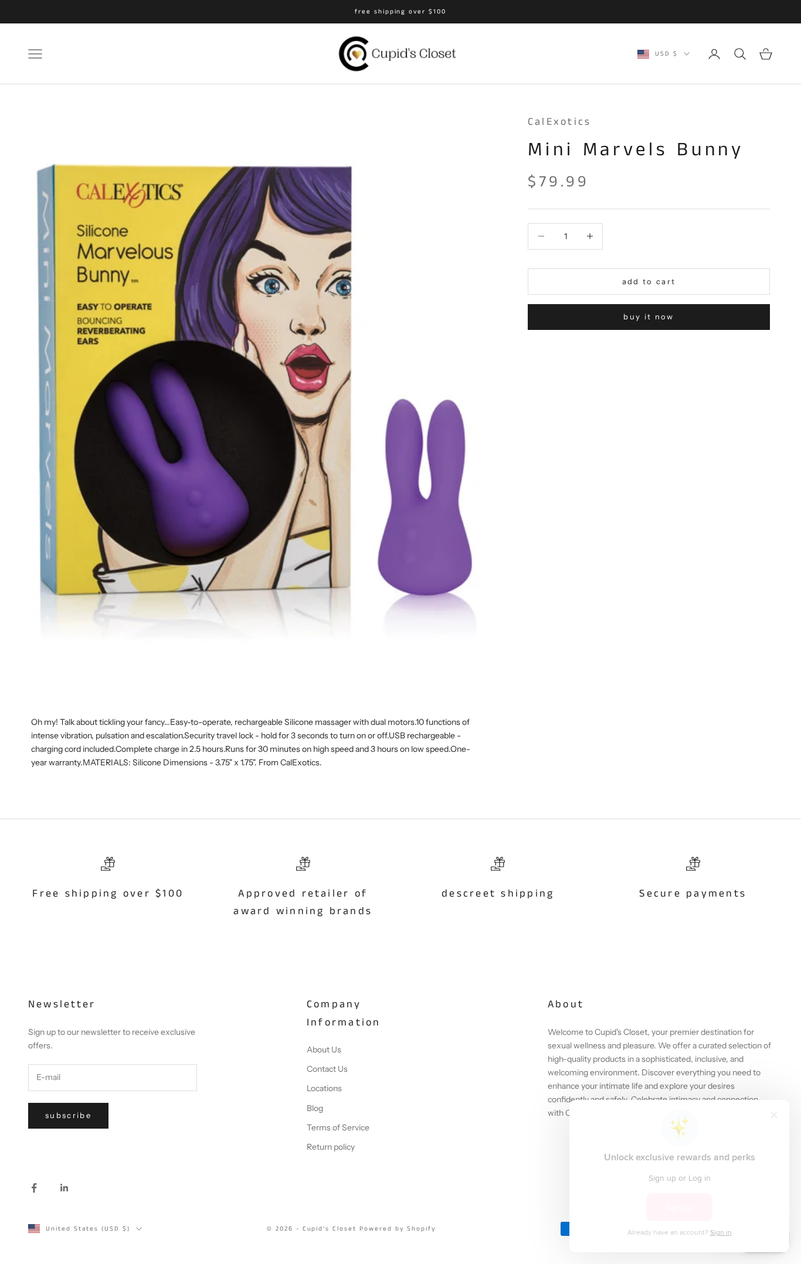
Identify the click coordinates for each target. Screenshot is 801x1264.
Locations (324, 1088)
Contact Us (327, 1069)
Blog (315, 1108)
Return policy (331, 1147)
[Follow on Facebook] (34, 1188)
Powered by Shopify (397, 1229)
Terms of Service (338, 1127)
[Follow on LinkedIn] (64, 1188)
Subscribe (68, 1115)
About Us (324, 1049)
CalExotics (559, 122)
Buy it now (648, 316)
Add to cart (649, 280)
